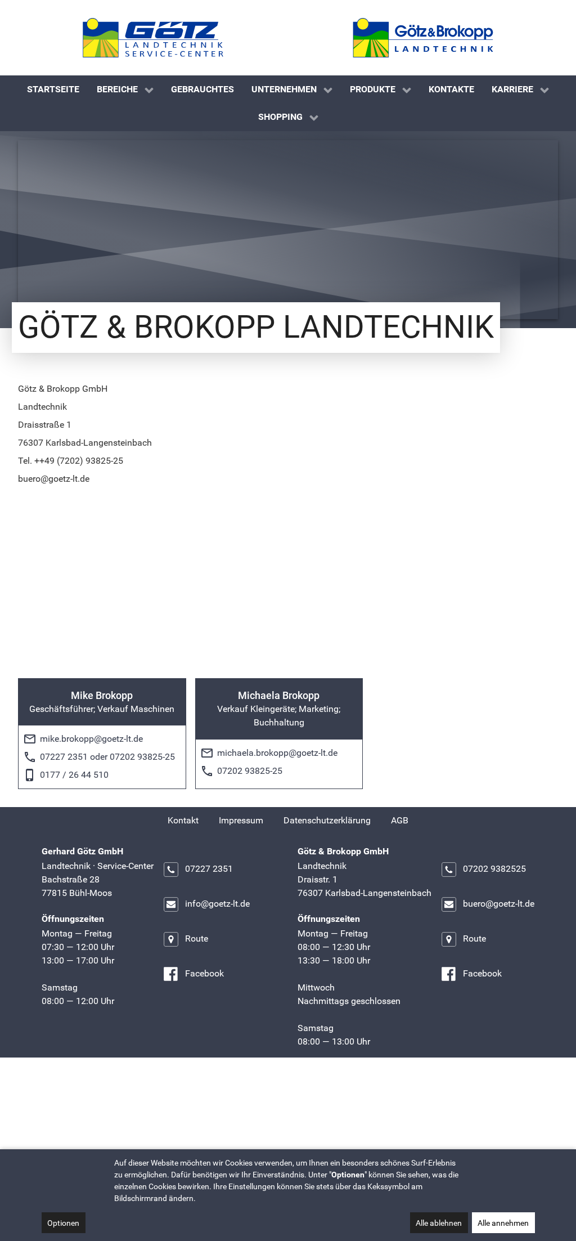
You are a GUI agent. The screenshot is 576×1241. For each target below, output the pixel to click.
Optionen (63, 1222)
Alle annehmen (503, 1222)
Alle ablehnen (439, 1222)
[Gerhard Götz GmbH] (153, 37)
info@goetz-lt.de (217, 904)
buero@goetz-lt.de (498, 904)
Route (196, 939)
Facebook (204, 974)
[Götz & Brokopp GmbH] (423, 37)
